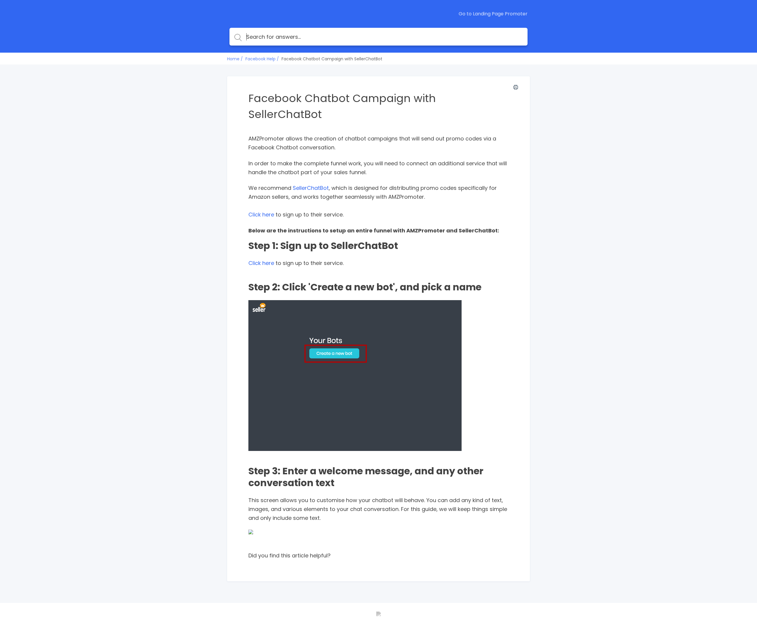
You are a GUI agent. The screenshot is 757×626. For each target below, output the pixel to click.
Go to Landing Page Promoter (493, 14)
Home (233, 59)
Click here (261, 214)
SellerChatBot (311, 188)
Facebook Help (260, 59)
